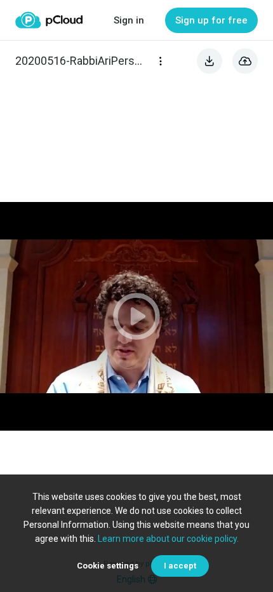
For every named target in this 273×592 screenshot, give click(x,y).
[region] (136, 316)
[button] (136, 316)
